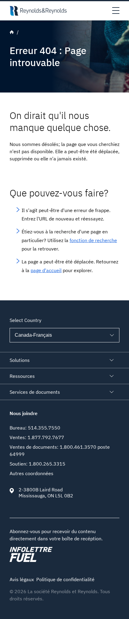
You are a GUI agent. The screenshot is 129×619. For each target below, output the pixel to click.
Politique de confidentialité (65, 579)
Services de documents (35, 392)
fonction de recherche (93, 240)
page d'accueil (46, 270)
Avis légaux (22, 579)
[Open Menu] (115, 10)
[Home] (38, 10)
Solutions (20, 360)
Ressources (22, 376)
